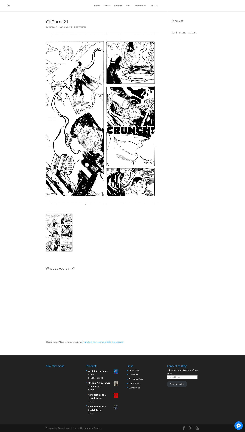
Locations (138, 6)
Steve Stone (134, 387)
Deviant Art (134, 370)
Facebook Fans (136, 379)
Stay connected (177, 384)
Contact (153, 6)
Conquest (177, 21)
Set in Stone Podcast (184, 32)
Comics (107, 6)
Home (97, 6)
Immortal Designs (93, 428)
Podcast (118, 6)
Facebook (133, 374)
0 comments (80, 27)
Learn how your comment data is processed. (102, 342)
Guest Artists (135, 383)
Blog (128, 6)
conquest (53, 27)
